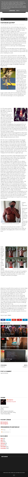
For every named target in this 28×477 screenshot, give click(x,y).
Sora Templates (11, 472)
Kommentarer (5, 432)
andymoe (10, 400)
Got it (17, 10)
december (3, 446)
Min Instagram (4, 423)
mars (2, 441)
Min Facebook (4, 422)
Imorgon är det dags (7, 359)
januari (2, 445)
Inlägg (3, 429)
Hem (3, 19)
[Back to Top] (14, 475)
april (2, 438)
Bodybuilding (15, 24)
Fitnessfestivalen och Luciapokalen (10, 346)
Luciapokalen (21, 24)
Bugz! (23, 472)
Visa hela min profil (11, 401)
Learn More (12, 10)
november (3, 448)
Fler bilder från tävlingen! (8, 334)
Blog (8, 24)
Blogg (10, 24)
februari (3, 443)
